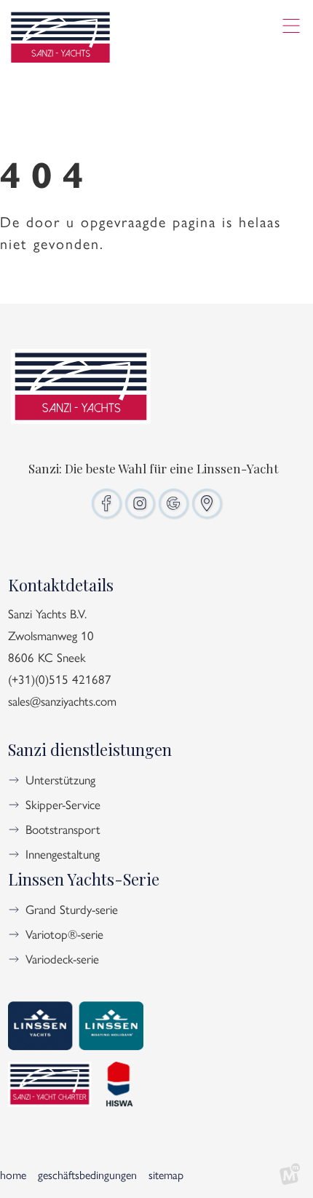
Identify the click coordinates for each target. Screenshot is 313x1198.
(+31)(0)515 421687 (59, 678)
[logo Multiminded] (289, 1174)
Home (13, 1174)
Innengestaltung (62, 853)
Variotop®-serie (64, 933)
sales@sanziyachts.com (62, 700)
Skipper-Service (62, 804)
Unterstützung (60, 779)
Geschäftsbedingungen (87, 1174)
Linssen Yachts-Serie (83, 879)
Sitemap (165, 1174)
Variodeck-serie (62, 958)
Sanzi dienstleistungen (90, 749)
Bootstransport (62, 829)
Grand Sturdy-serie (71, 909)
